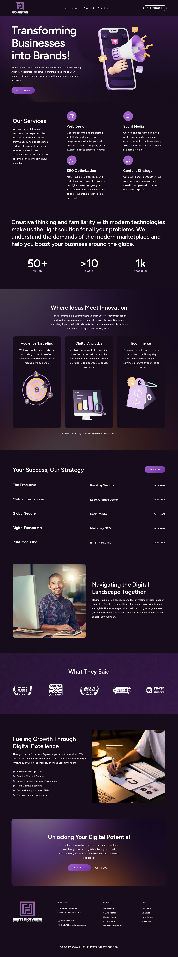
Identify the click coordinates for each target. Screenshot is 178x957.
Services (103, 8)
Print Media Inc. (25, 542)
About (76, 8)
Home (64, 8)
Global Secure (24, 513)
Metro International (29, 499)
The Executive (24, 485)
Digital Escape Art (27, 527)
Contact (89, 8)
